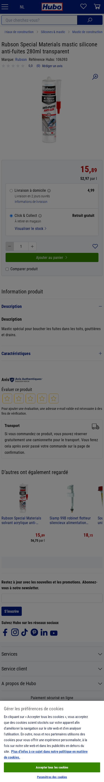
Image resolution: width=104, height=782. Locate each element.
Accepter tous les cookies (52, 767)
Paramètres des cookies (52, 777)
